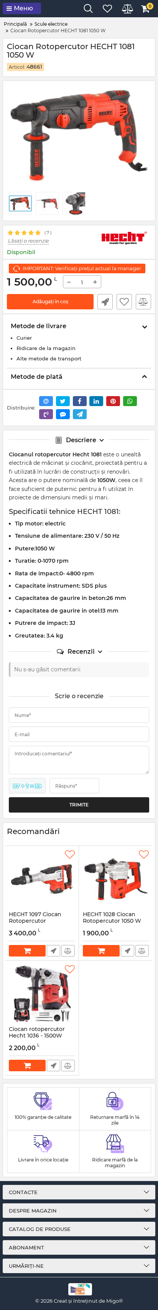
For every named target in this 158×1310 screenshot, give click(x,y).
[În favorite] (70, 855)
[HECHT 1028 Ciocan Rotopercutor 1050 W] (116, 878)
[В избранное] (124, 301)
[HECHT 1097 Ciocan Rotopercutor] (42, 878)
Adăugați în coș (50, 301)
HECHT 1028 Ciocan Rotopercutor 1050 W (112, 921)
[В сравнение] (143, 301)
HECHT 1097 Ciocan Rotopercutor (35, 921)
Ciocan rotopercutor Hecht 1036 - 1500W (37, 1036)
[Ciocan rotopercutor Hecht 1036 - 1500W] (42, 993)
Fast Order (105, 301)
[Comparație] (68, 950)
